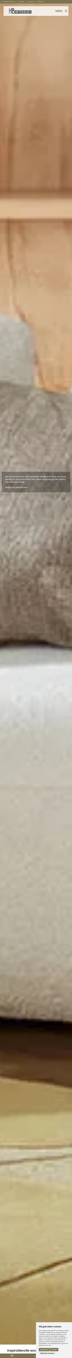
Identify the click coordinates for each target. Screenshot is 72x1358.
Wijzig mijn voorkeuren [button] (47, 1353)
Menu (59, 11)
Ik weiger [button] (54, 1349)
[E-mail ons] (12, 1356)
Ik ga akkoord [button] (44, 1349)
